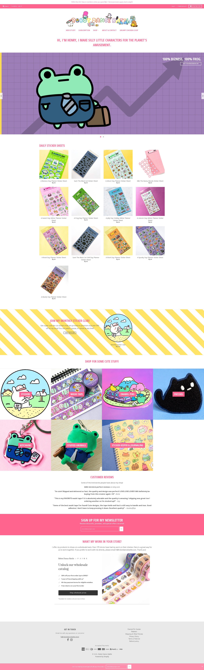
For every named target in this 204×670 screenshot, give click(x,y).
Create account (182, 6)
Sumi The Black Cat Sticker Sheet (86, 181)
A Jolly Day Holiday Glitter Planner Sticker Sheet (118, 219)
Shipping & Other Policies (134, 634)
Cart (196, 6)
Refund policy (134, 641)
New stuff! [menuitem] (70, 30)
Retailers (134, 631)
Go (129, 666)
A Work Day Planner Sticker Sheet (118, 257)
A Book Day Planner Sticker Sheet (54, 257)
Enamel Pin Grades (134, 629)
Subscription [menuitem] (84, 30)
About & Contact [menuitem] (109, 30)
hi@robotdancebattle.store (70, 637)
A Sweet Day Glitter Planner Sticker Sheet (54, 219)
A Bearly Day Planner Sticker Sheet (53, 297)
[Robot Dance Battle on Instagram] (71, 640)
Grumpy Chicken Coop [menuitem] (129, 30)
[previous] (1, 96)
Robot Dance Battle (105, 654)
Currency (14, 6)
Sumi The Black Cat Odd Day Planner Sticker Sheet (86, 258)
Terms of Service (134, 639)
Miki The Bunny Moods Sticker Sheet (150, 181)
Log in (173, 6)
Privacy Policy (134, 636)
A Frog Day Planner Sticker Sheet (86, 218)
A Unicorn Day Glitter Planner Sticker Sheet (150, 219)
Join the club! (70, 333)
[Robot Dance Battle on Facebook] (68, 640)
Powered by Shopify (102, 657)
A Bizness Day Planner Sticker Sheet (54, 181)
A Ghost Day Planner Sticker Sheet (118, 181)
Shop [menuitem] (95, 30)
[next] (202, 96)
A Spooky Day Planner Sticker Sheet (150, 257)
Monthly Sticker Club (118, 345)
